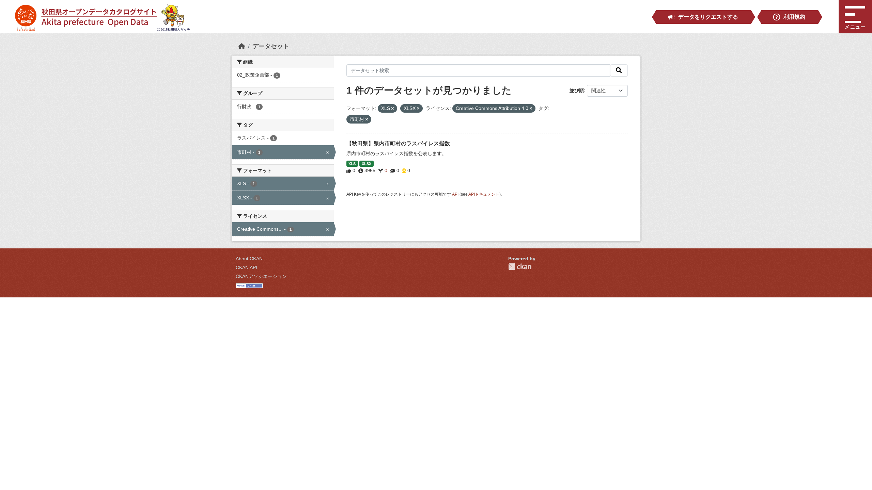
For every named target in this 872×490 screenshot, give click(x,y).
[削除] (392, 109)
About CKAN (249, 258)
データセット (270, 46)
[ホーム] (241, 46)
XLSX (366, 164)
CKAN (519, 266)
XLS (352, 164)
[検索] (619, 70)
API (455, 194)
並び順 (577, 90)
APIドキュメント (483, 194)
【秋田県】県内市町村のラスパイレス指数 (398, 143)
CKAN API (246, 267)
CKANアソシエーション (261, 276)
